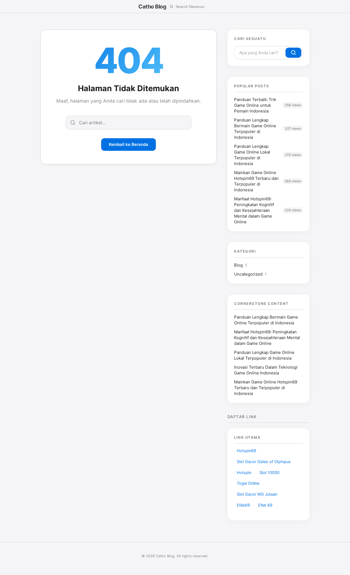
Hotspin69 (246, 450)
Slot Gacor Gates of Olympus (264, 461)
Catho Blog (152, 6)
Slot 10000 (269, 472)
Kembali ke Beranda (128, 144)
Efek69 (243, 505)
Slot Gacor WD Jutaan (257, 494)
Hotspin (244, 472)
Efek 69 (265, 505)
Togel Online (248, 483)
